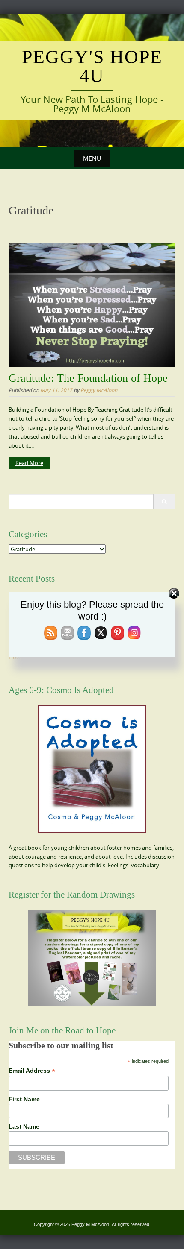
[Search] (164, 501)
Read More (29, 463)
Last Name (24, 1126)
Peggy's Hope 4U (92, 66)
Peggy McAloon (98, 389)
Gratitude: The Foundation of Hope (88, 378)
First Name (24, 1099)
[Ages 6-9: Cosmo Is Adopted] (92, 769)
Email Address (32, 1071)
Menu (92, 158)
